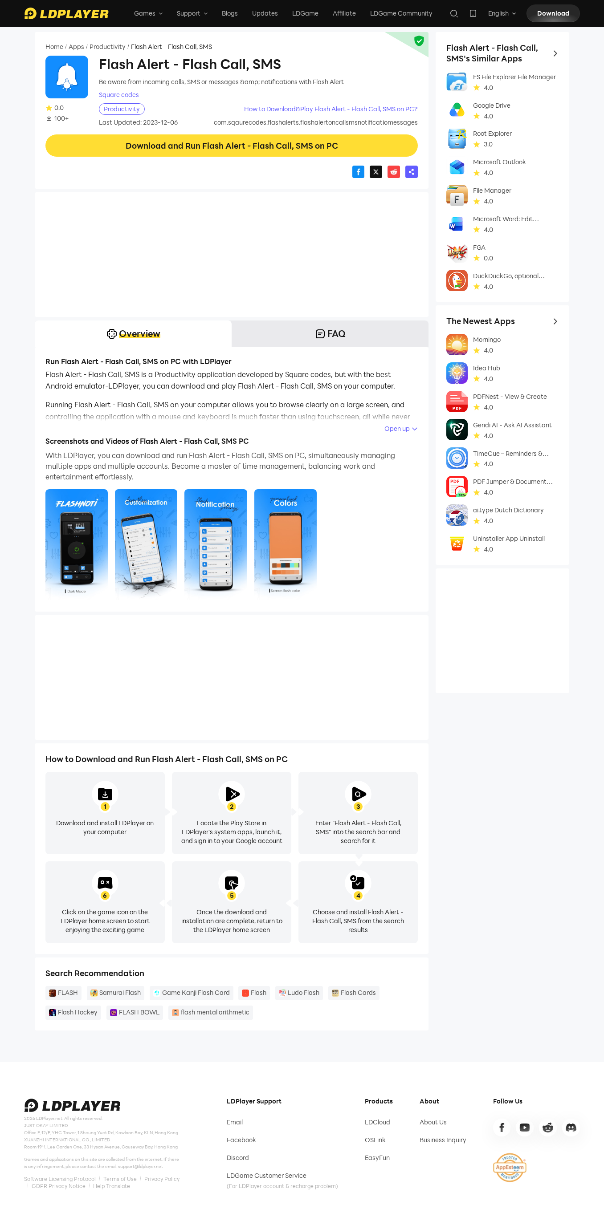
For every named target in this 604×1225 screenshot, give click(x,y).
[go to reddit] (548, 1127)
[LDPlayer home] (66, 13)
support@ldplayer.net (140, 1166)
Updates (265, 13)
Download (553, 13)
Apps (76, 46)
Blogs (230, 13)
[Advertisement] (232, 254)
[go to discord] (571, 1127)
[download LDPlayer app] (473, 13)
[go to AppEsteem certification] (510, 1167)
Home (54, 46)
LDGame (305, 13)
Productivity (108, 46)
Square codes (119, 95)
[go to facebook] (502, 1127)
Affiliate (344, 13)
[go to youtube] (525, 1127)
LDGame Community (401, 13)
